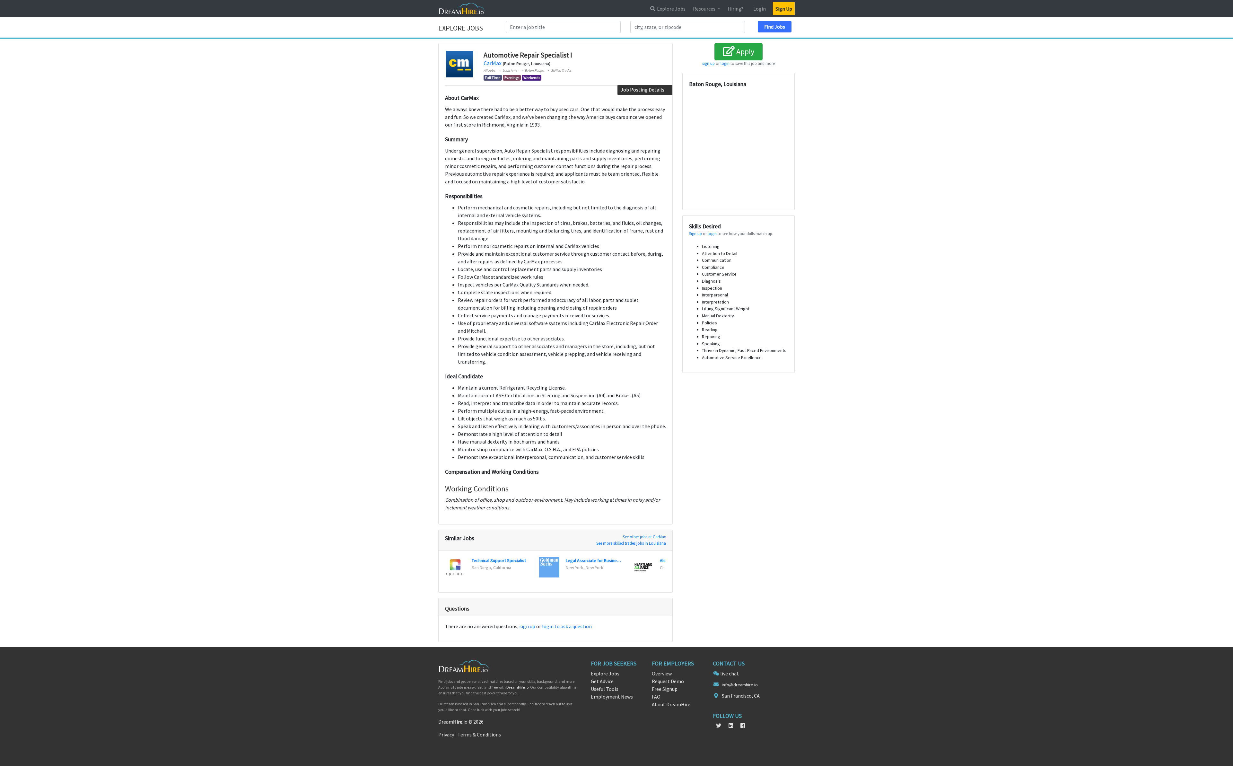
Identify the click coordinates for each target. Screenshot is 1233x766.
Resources (704, 8)
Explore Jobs (671, 8)
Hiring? (735, 8)
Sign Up (783, 8)
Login (759, 8)
